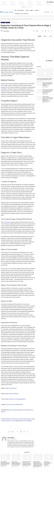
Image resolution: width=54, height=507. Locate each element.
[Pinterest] (48, 31)
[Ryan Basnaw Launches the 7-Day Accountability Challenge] (48, 457)
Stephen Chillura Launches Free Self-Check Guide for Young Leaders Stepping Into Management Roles (47, 98)
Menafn (7, 22)
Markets (5, 18)
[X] (49, 12)
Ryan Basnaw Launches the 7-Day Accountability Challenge (48, 463)
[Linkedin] (47, 12)
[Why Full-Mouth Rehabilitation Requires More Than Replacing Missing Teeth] (45, 72)
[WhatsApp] (51, 31)
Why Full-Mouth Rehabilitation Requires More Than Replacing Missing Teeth (45, 79)
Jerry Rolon (6, 31)
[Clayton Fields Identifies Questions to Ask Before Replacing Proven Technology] (39, 84)
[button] (52, 12)
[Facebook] (45, 12)
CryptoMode (28, 420)
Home (2, 18)
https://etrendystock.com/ (12, 438)
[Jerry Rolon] (2, 31)
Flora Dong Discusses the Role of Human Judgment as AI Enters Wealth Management (47, 91)
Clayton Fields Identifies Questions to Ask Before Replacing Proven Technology (47, 84)
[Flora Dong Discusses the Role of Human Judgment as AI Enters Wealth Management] (39, 91)
